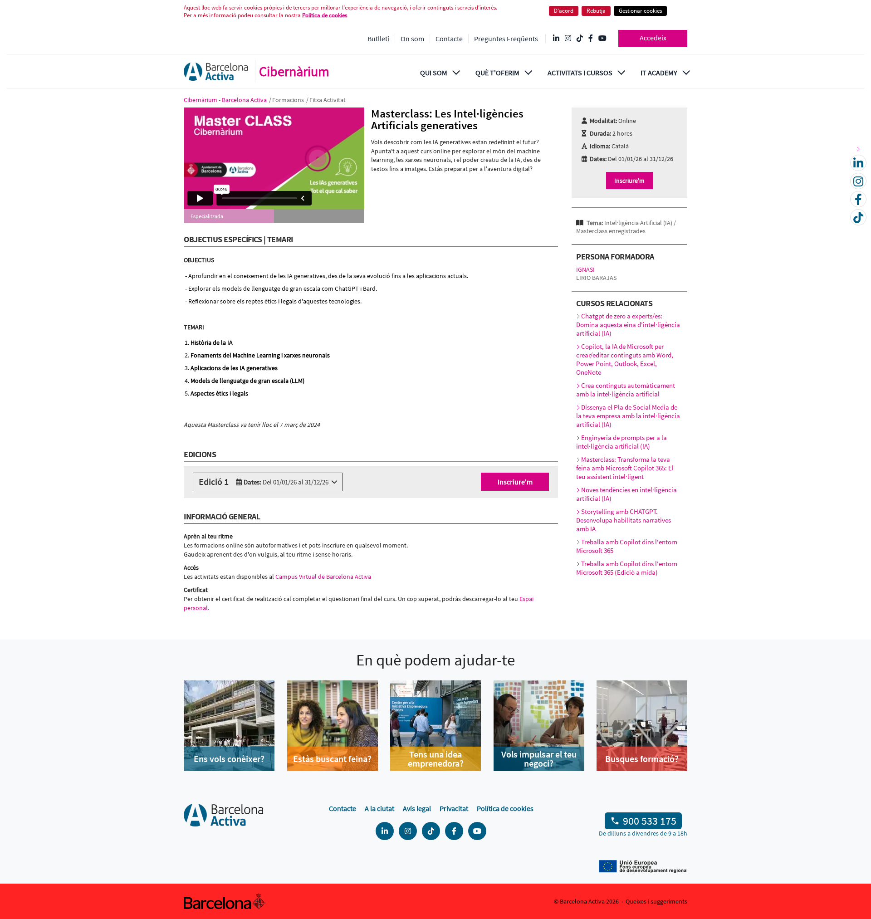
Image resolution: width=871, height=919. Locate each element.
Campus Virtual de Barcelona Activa (323, 576)
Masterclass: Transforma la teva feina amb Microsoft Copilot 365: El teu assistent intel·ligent (625, 468)
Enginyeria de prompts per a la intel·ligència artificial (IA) (621, 441)
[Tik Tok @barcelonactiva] (580, 38)
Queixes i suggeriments (656, 901)
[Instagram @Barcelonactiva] (568, 38)
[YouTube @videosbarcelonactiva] (602, 38)
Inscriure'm (515, 481)
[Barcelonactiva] (216, 71)
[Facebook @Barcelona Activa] (590, 38)
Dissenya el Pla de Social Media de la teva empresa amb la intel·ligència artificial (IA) (628, 416)
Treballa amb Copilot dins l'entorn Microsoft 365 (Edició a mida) (626, 568)
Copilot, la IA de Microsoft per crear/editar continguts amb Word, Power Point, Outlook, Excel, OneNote (624, 359)
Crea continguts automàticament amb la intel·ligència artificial (625, 389)
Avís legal (417, 808)
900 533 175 (649, 821)
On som (412, 38)
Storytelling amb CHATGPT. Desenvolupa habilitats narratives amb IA (623, 520)
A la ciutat (379, 808)
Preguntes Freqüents (506, 38)
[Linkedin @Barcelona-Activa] (556, 38)
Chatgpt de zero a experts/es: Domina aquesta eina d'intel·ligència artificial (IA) (628, 324)
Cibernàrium (294, 71)
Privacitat (454, 808)
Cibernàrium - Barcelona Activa (226, 100)
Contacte (449, 38)
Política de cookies (324, 15)
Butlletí (378, 38)
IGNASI (585, 269)
